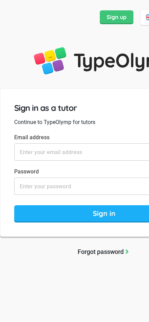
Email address (32, 137)
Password (26, 171)
